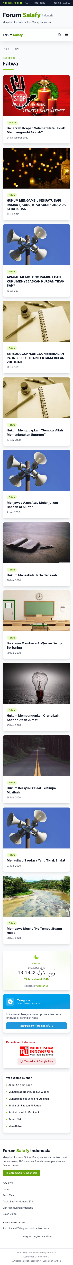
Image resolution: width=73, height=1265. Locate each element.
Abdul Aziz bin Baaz (20, 1084)
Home (6, 48)
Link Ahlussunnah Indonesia (18, 1207)
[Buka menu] (66, 35)
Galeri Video (10, 1213)
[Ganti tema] (60, 35)
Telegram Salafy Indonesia (21, 1172)
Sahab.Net (14, 1119)
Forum (13, 35)
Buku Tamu (9, 1195)
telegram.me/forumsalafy (35, 1025)
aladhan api (43, 986)
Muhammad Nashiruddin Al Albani (28, 1091)
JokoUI (46, 1256)
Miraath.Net (15, 1126)
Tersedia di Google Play (38, 1061)
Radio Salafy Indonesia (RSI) (18, 1201)
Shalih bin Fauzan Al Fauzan (25, 1105)
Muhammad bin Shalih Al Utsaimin (28, 1098)
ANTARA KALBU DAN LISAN (30, 3)
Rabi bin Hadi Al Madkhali (23, 1112)
